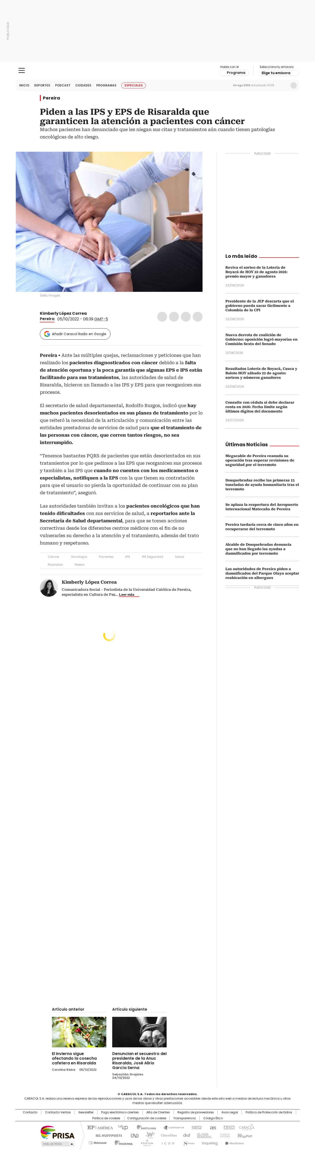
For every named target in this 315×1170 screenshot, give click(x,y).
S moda (188, 1141)
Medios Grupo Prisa (57, 1144)
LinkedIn (186, 317)
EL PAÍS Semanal (203, 1135)
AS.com (212, 1127)
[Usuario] (293, 85)
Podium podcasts (145, 1141)
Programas (106, 85)
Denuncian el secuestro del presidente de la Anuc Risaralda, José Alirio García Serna (139, 1061)
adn (228, 1127)
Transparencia (184, 1118)
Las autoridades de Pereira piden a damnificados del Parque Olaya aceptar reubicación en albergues (262, 573)
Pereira (51, 98)
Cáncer (53, 557)
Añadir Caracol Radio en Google (79, 333)
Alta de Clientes (158, 1112)
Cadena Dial (185, 1135)
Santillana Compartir (171, 1127)
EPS (127, 557)
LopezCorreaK (90, 313)
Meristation (233, 1141)
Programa (236, 72)
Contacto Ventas (58, 1112)
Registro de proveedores (195, 1112)
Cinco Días (167, 1135)
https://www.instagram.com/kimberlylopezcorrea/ (96, 313)
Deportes (42, 85)
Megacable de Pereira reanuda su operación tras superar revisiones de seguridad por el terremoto (259, 460)
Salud (179, 557)
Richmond (97, 1141)
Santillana (144, 1127)
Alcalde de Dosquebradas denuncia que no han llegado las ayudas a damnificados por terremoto (258, 549)
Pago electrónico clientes (120, 1112)
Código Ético (213, 1118)
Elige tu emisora (276, 72)
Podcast (62, 85)
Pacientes (106, 557)
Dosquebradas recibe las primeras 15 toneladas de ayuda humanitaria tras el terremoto (262, 484)
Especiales (134, 85)
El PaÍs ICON (166, 1141)
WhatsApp (198, 317)
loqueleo (209, 1141)
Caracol (246, 1127)
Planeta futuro (224, 1135)
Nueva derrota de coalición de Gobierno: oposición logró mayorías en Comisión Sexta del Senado (261, 339)
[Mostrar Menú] (22, 70)
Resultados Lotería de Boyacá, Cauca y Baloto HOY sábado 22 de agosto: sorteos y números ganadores (261, 373)
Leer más (126, 594)
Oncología (79, 557)
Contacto (30, 1112)
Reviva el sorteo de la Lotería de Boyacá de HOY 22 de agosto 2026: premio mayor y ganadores (256, 271)
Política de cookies (106, 1118)
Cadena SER (195, 1127)
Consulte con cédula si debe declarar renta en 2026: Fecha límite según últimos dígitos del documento (259, 406)
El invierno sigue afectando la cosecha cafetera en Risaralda (74, 1058)
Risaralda (55, 564)
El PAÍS (99, 1127)
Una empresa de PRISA (57, 1132)
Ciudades (83, 85)
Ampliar (193, 161)
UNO (133, 1135)
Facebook (162, 317)
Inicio (24, 85)
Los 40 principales (121, 1127)
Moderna (122, 1141)
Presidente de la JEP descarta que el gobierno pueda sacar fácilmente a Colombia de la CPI (259, 305)
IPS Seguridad (152, 557)
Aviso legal (229, 1112)
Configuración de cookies (146, 1118)
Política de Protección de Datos (269, 1112)
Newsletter (283, 85)
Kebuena (244, 1135)
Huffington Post (106, 1135)
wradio (148, 1135)
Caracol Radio (157, 70)
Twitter (174, 317)
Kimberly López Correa (63, 313)
